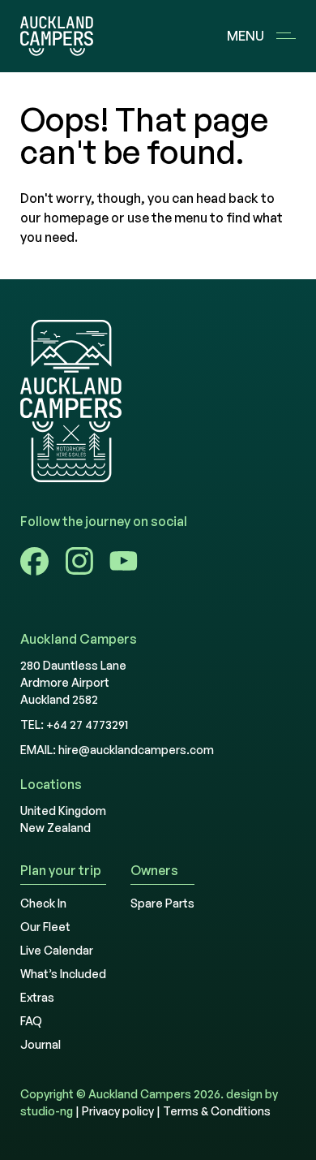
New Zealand (55, 827)
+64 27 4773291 (87, 724)
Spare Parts (162, 903)
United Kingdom (63, 810)
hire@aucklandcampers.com (136, 750)
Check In (43, 903)
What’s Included (63, 974)
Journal (40, 1044)
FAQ (31, 1021)
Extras (37, 997)
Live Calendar (56, 950)
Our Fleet (45, 927)
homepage (76, 217)
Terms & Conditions (217, 1111)
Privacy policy (118, 1111)
